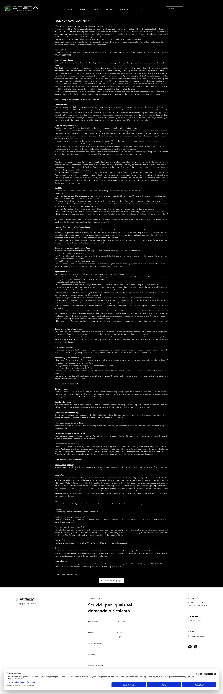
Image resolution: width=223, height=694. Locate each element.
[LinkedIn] (195, 646)
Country (92, 654)
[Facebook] (190, 646)
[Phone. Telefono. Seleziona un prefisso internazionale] (120, 637)
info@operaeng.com (138, 52)
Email (91, 632)
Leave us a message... (97, 665)
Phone (119, 632)
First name (93, 621)
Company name (95, 643)
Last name (121, 621)
